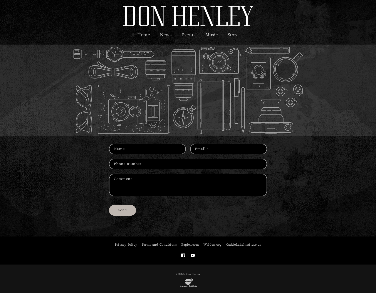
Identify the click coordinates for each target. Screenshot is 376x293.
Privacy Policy (126, 244)
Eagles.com (190, 244)
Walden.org (212, 244)
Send (122, 210)
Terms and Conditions (159, 244)
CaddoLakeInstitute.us (243, 244)
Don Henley (193, 274)
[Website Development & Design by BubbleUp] (188, 286)
